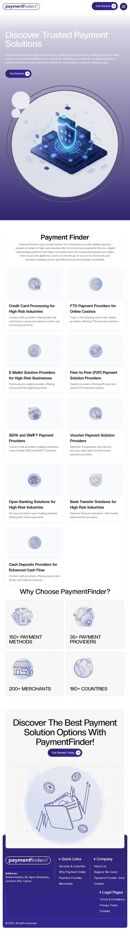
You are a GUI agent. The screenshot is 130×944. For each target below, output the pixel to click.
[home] (13, 6)
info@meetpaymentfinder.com (27, 869)
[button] (123, 6)
